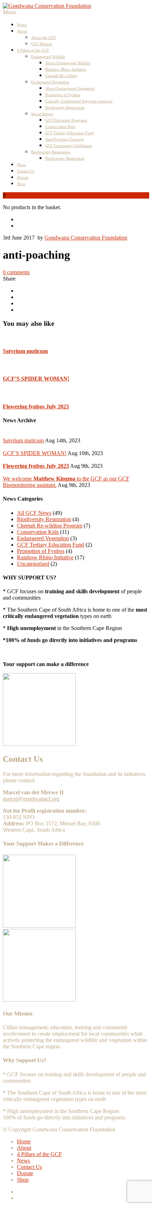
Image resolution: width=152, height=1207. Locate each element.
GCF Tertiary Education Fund (69, 133)
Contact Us (26, 171)
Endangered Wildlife (48, 56)
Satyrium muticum (25, 351)
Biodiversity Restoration (64, 107)
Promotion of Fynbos (62, 95)
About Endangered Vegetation (70, 88)
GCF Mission (41, 44)
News (21, 165)
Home (22, 25)
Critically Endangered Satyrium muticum (78, 101)
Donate (23, 177)
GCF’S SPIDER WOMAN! (36, 379)
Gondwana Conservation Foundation (86, 238)
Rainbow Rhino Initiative (65, 69)
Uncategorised (33, 564)
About (22, 31)
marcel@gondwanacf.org (31, 799)
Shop (21, 184)
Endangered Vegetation (50, 82)
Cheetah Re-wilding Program (49, 526)
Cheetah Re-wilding (61, 75)
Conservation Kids (60, 126)
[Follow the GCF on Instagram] (83, 226)
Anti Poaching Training (64, 139)
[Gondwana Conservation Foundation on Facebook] (83, 219)
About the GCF (43, 37)
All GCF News (34, 513)
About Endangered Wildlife (67, 63)
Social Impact (42, 114)
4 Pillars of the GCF (33, 50)
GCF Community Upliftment (68, 145)
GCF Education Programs (66, 120)
